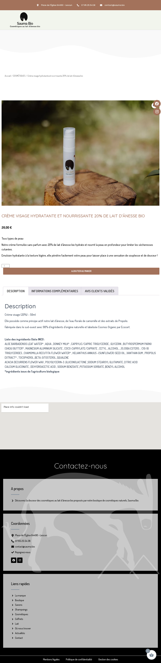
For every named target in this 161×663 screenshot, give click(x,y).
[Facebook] (13, 560)
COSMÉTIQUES (19, 75)
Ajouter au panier (81, 271)
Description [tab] (16, 291)
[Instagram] (19, 560)
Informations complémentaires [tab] (54, 291)
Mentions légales (51, 659)
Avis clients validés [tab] (99, 291)
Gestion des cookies (108, 659)
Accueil (8, 75)
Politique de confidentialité (79, 659)
